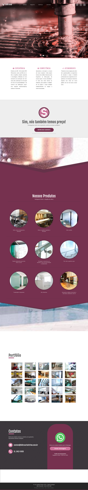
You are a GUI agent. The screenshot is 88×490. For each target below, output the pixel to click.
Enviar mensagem (60, 448)
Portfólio (40, 4)
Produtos (32, 4)
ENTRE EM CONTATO (44, 130)
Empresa (25, 4)
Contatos (48, 4)
